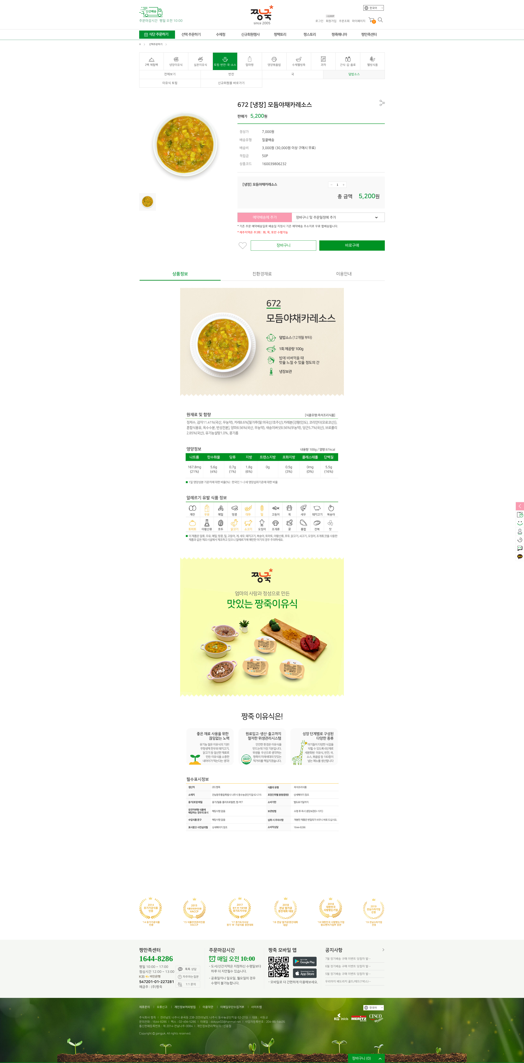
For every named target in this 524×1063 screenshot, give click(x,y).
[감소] (331, 185)
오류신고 (162, 1007)
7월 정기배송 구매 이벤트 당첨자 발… (348, 958)
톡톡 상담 (190, 969)
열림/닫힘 (520, 506)
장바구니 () (361, 1058)
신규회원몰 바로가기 (231, 83)
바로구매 (352, 245)
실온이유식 (200, 64)
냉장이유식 (176, 64)
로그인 (319, 21)
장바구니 (283, 245)
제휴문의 (144, 1007)
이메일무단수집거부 (232, 1007)
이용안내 (344, 274)
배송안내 (520, 515)
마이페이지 (358, 21)
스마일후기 (520, 523)
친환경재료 (262, 274)
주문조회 (344, 21)
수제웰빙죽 (298, 64)
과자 (323, 64)
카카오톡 (520, 556)
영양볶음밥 (274, 64)
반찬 (231, 74)
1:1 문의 (520, 548)
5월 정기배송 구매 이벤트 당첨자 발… (348, 973)
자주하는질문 (191, 976)
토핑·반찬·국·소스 (225, 64)
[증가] (343, 185)
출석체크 (520, 531)
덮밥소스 (354, 74)
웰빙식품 (372, 64)
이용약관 (208, 1007)
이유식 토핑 (169, 83)
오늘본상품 (520, 540)
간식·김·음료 (348, 64)
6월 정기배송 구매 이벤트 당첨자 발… (348, 966)
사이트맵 (256, 1007)
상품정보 (180, 274)
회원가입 (331, 21)
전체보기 (170, 74)
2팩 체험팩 (151, 64)
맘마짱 (250, 64)
